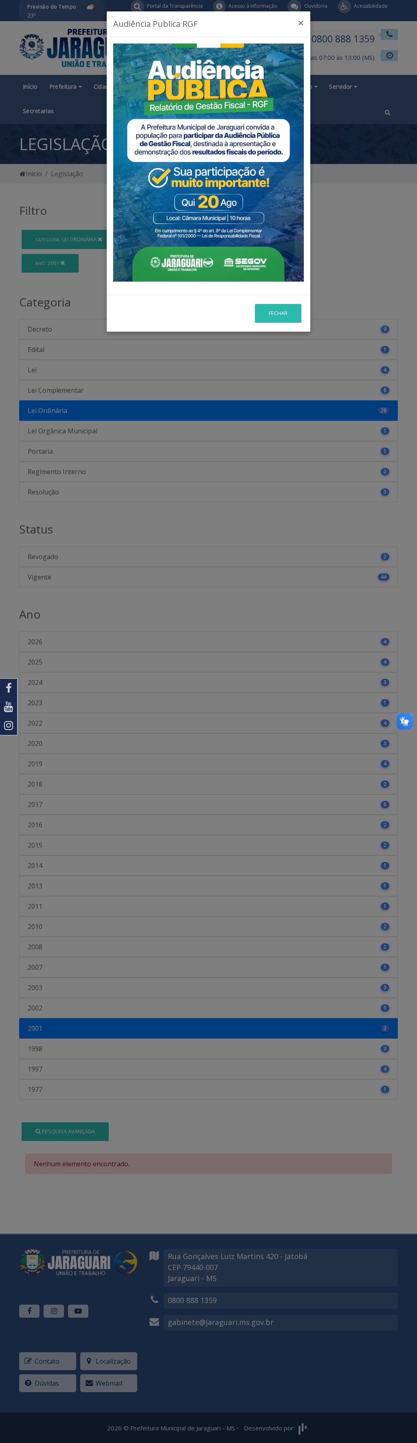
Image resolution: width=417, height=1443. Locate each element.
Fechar (278, 313)
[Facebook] (8, 688)
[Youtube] (8, 706)
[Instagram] (8, 725)
